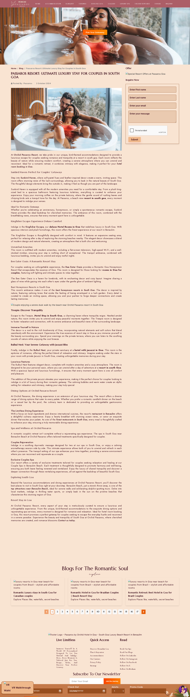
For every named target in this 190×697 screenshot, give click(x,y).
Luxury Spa (125, 4)
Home (37, 4)
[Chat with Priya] (183, 690)
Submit (134, 139)
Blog (21, 68)
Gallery (111, 4)
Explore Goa (97, 4)
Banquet (70, 4)
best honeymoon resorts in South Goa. (75, 290)
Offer (129, 68)
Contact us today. (66, 520)
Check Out (73, 687)
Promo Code (136, 687)
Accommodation (53, 4)
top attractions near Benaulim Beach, (30, 488)
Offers (158, 4)
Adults (115, 687)
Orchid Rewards (142, 4)
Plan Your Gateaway (95, 32)
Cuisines (82, 4)
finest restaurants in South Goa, (72, 419)
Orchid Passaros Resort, (26, 154)
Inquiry (169, 4)
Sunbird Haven (28, 177)
